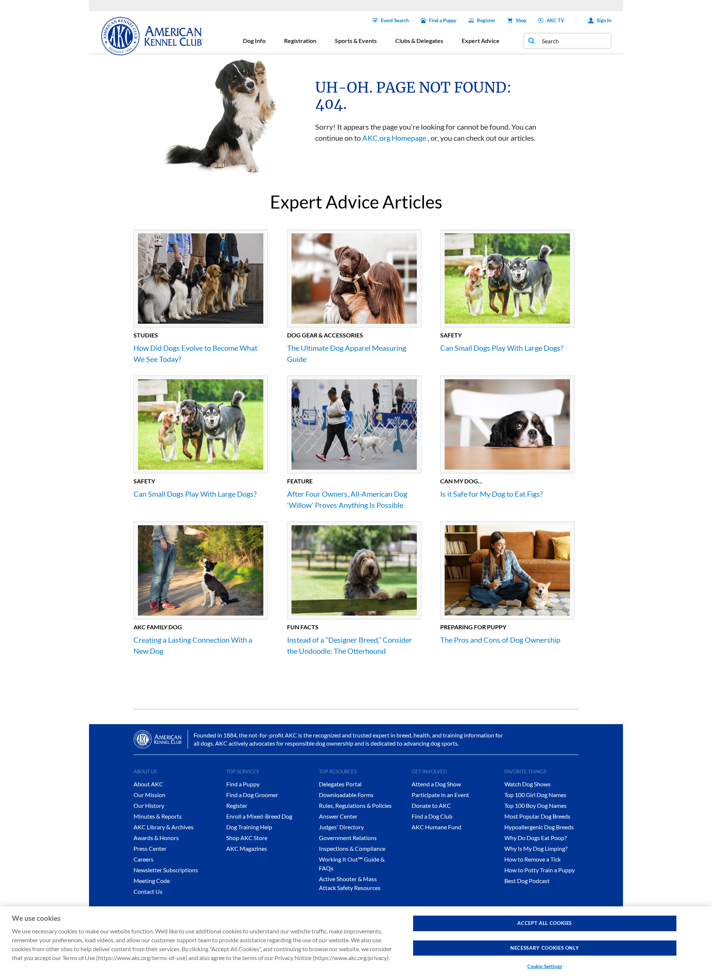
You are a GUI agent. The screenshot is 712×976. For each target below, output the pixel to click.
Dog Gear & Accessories (325, 335)
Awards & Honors (156, 837)
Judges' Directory (341, 826)
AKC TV (555, 20)
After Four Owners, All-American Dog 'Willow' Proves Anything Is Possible (347, 499)
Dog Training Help (249, 826)
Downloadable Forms (346, 794)
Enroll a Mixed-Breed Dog (259, 816)
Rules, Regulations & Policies (355, 805)
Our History (149, 805)
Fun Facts (303, 626)
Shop (521, 20)
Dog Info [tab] (254, 40)
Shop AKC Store (246, 837)
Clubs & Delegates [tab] (419, 40)
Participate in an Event (440, 794)
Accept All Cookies (544, 923)
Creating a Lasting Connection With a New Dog (193, 645)
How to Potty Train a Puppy (539, 869)
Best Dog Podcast (527, 880)
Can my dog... (461, 480)
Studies (146, 335)
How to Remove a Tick (532, 859)
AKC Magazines (246, 848)
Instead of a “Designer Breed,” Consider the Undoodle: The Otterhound (349, 645)
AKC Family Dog (158, 626)
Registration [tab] (300, 40)
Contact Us (148, 891)
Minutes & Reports (158, 816)
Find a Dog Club (432, 816)
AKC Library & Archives (164, 826)
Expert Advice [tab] (481, 40)
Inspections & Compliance (352, 848)
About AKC (148, 783)
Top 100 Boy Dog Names (535, 805)
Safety (451, 335)
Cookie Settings (544, 966)
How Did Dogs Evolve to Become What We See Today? (195, 353)
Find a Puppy (442, 20)
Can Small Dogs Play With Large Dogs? (501, 347)
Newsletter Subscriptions (166, 869)
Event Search (395, 20)
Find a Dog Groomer (252, 794)
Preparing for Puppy (473, 626)
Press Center (150, 848)
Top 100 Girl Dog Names (535, 794)
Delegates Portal (340, 783)
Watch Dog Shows (527, 783)
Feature (300, 480)
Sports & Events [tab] (356, 40)
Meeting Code (152, 880)
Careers (144, 859)
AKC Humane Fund (436, 826)
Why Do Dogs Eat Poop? (535, 837)
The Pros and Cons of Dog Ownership (500, 639)
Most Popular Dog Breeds (537, 816)
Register (486, 20)
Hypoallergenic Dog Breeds (539, 826)
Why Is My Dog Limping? (535, 848)
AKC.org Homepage (394, 137)
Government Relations (348, 837)
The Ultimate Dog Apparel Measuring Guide (346, 353)
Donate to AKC (431, 805)
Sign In (604, 20)
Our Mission (149, 794)
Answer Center (338, 816)
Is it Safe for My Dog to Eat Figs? (491, 493)
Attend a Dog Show (436, 783)
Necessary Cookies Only (544, 948)
